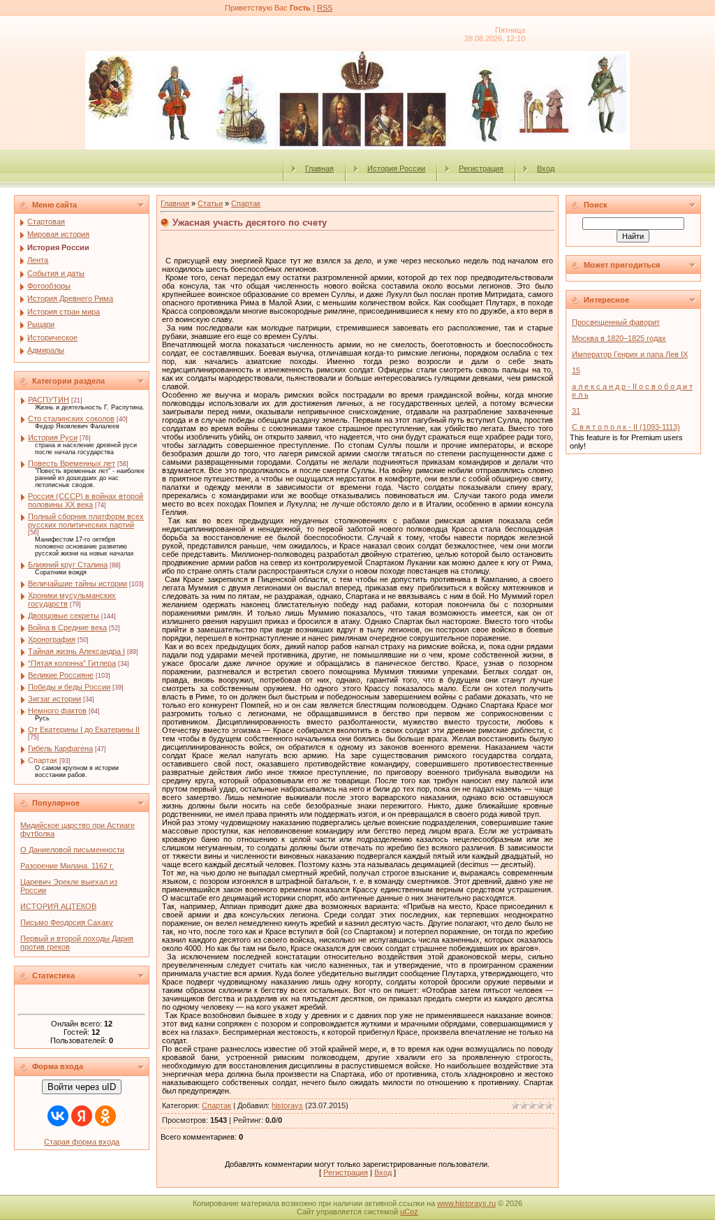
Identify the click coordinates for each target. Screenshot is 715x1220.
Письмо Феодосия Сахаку (66, 922)
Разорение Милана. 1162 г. (67, 866)
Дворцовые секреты (63, 615)
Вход (545, 168)
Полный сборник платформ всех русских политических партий (86, 520)
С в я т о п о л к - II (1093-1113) (626, 427)
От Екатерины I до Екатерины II (84, 729)
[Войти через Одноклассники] (105, 1115)
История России (396, 168)
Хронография (51, 639)
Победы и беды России (69, 687)
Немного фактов (57, 710)
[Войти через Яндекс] (81, 1115)
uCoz (409, 1211)
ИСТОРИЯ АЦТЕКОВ (58, 906)
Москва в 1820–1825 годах (619, 338)
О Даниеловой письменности (72, 849)
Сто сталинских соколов (71, 418)
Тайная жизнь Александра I (76, 651)
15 (576, 370)
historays (287, 1105)
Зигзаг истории (54, 699)
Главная (319, 168)
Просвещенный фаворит (616, 322)
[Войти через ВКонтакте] (57, 1115)
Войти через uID (81, 1087)
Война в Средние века (67, 627)
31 (576, 411)
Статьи (210, 203)
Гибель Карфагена (60, 748)
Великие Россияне (61, 675)
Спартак (42, 760)
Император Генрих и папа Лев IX (630, 354)
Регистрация (481, 168)
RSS (324, 7)
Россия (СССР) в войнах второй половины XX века (85, 500)
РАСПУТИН (48, 399)
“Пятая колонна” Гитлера (72, 663)
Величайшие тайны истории (77, 583)
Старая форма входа (81, 1142)
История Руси (53, 437)
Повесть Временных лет (71, 463)
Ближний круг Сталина (68, 564)
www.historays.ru (466, 1203)
